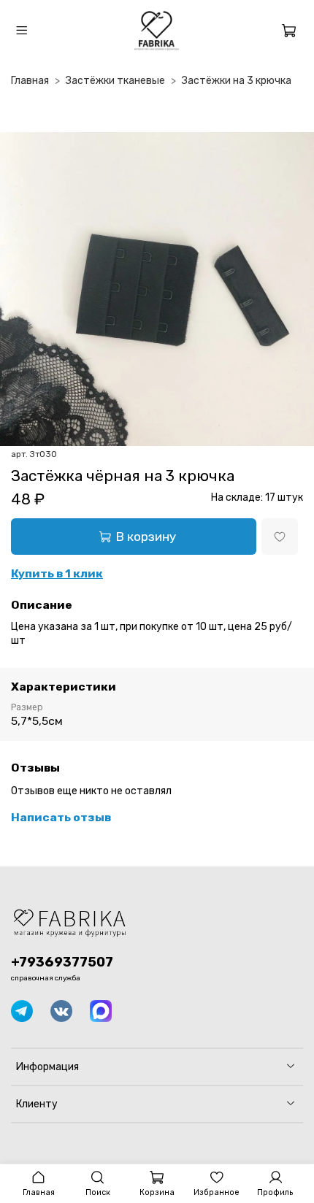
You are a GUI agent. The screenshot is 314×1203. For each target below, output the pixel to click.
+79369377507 (62, 962)
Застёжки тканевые (115, 80)
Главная (30, 80)
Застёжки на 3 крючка (236, 80)
